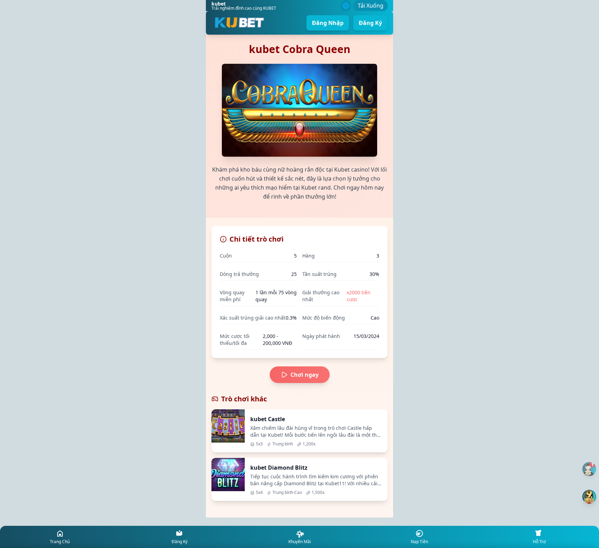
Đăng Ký (370, 23)
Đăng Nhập (328, 23)
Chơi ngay (304, 375)
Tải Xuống (370, 5)
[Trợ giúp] (589, 469)
